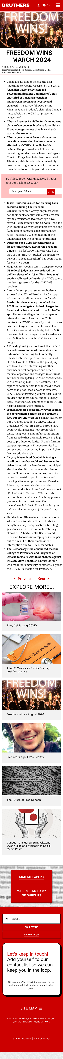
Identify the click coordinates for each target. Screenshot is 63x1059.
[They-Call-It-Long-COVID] (31, 593)
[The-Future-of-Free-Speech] (31, 767)
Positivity (16, 72)
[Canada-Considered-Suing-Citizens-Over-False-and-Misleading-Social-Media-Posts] (31, 810)
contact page (21, 1021)
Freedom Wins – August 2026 (25, 714)
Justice (28, 69)
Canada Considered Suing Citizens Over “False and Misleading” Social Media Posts (29, 845)
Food (21, 69)
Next (41, 578)
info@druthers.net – (33, 1018)
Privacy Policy (42, 1038)
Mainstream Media (41, 69)
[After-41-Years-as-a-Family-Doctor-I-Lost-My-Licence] (31, 635)
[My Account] (39, 5)
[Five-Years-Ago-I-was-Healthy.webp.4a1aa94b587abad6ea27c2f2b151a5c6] (31, 724)
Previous (25, 578)
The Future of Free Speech (24, 799)
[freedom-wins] (31, 13)
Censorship (12, 69)
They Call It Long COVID (22, 625)
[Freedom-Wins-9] (31, 681)
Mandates (6, 72)
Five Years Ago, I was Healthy (25, 757)
